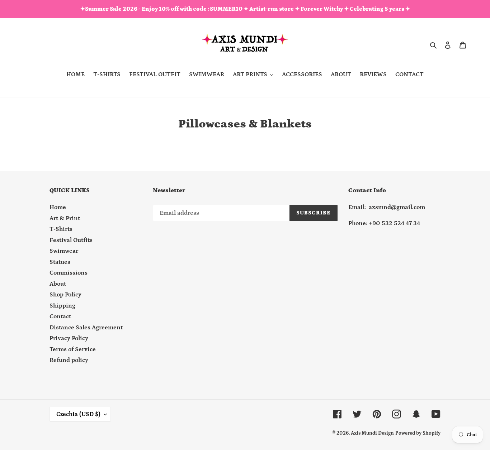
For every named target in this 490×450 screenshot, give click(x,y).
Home (58, 207)
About (58, 283)
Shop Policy (65, 294)
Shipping (62, 305)
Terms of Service (73, 349)
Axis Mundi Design (372, 433)
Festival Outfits (71, 240)
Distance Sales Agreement (86, 327)
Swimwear (64, 251)
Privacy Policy (69, 338)
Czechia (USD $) (78, 414)
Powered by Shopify (417, 433)
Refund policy (69, 360)
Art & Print (65, 218)
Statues (60, 262)
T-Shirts (61, 229)
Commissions (69, 272)
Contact (60, 316)
